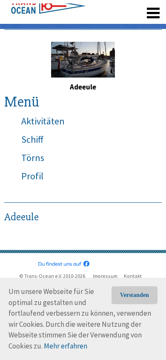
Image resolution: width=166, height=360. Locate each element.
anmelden (141, 25)
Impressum (105, 276)
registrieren (101, 25)
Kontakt (133, 276)
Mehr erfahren (65, 346)
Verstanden (134, 295)
